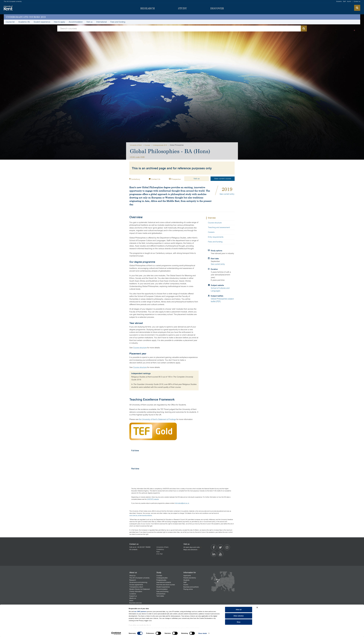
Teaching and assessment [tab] (219, 227)
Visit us (197, 179)
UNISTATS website (153, 499)
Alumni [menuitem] (349, 1)
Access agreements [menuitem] (136, 585)
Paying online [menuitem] (188, 589)
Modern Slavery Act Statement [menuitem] (139, 589)
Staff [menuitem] (344, 1)
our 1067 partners (140, 611)
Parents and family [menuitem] (189, 578)
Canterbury (135, 179)
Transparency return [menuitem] (136, 587)
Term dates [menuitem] (160, 596)
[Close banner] (257, 607)
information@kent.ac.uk (182, 503)
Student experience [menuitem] (42, 22)
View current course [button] (222, 179)
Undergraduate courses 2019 (26, 17)
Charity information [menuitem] (135, 591)
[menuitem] (147, 8)
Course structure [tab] (215, 223)
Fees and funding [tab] (215, 242)
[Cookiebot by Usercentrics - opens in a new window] (116, 633)
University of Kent (136, 145)
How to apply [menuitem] (59, 22)
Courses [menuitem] (159, 575)
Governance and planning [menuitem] (138, 582)
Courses (147, 145)
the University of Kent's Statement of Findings (157, 419)
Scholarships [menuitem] (160, 594)
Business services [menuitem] (135, 603)
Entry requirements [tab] (215, 237)
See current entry (227, 194)
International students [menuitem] (163, 582)
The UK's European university (13, 1)
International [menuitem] (101, 22)
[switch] (158, 633)
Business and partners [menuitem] (191, 587)
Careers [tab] (211, 232)
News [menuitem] (131, 600)
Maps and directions (190, 550)
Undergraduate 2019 (160, 145)
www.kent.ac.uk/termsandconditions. (140, 515)
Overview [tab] (212, 218)
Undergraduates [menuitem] (162, 578)
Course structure (140, 348)
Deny (238, 622)
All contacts (133, 549)
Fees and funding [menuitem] (117, 22)
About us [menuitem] (132, 575)
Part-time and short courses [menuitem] (165, 585)
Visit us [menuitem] (89, 22)
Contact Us (155, 179)
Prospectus (176, 179)
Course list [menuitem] (10, 22)
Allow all (238, 609)
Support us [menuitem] (133, 596)
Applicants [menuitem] (187, 575)
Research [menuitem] (132, 580)
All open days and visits (191, 547)
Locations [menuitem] (132, 594)
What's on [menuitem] (132, 598)
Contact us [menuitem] (357, 1)
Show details (202, 633)
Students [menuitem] (339, 1)
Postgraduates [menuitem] (161, 580)
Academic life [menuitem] (24, 22)
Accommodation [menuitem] (76, 22)
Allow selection (238, 616)
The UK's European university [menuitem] (139, 578)
